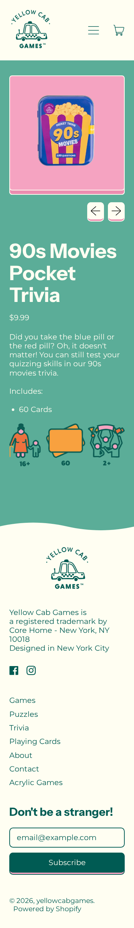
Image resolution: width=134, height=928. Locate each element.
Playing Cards (34, 741)
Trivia (19, 727)
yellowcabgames (64, 901)
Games (22, 700)
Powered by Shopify (47, 909)
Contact (24, 768)
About (21, 755)
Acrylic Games (36, 782)
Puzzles (23, 714)
